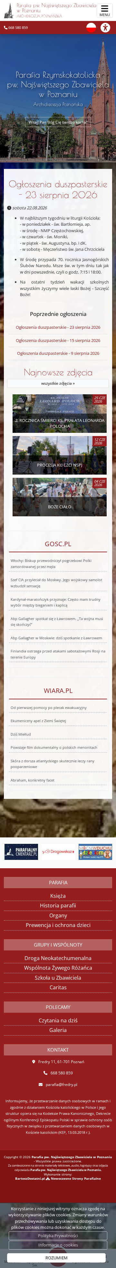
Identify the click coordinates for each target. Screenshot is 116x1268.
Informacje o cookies (58, 1245)
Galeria (58, 1030)
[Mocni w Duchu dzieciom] (71, 852)
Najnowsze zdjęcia (58, 376)
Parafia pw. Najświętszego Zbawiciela (56, 10)
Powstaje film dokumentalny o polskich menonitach (54, 747)
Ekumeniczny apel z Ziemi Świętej (38, 721)
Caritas (58, 987)
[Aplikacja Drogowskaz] (34, 852)
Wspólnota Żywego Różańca (58, 967)
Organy (58, 915)
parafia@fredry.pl (61, 1084)
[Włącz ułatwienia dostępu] (108, 27)
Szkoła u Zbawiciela (58, 977)
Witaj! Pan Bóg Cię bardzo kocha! (58, 122)
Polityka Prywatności (58, 1235)
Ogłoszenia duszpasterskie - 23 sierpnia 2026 (58, 189)
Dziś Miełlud (21, 734)
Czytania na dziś (58, 1020)
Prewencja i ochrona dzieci (58, 925)
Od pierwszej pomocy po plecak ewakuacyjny (49, 707)
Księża (58, 895)
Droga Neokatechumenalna (58, 958)
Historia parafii (58, 905)
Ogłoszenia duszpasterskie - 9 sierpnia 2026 (58, 353)
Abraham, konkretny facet (32, 780)
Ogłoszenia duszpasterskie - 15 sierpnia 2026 (58, 340)
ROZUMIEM (56, 1258)
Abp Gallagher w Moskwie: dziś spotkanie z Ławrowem (56, 638)
